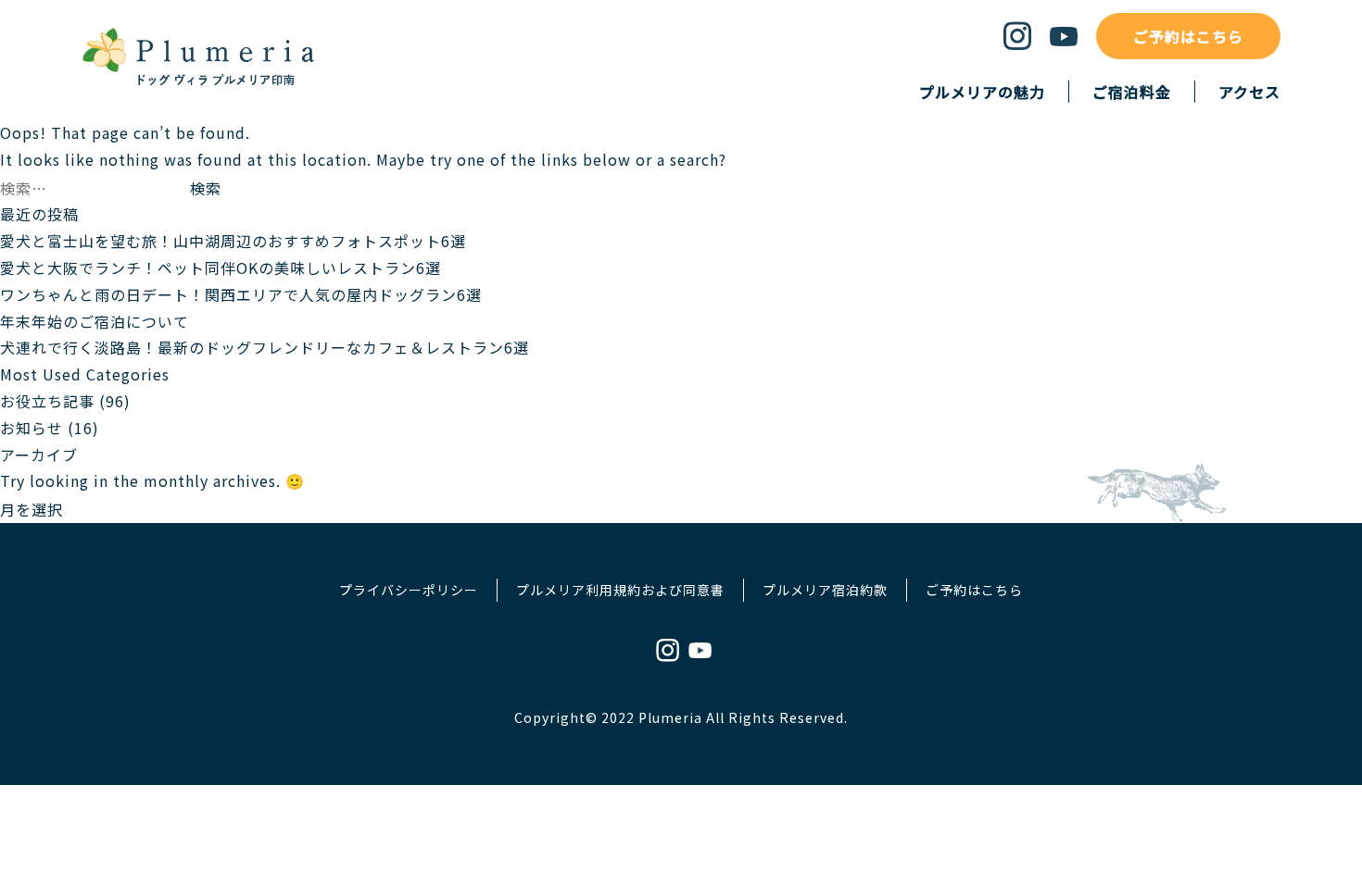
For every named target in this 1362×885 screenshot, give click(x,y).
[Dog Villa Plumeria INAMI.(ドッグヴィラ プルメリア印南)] (198, 82)
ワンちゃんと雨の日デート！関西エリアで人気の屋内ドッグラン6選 (241, 294)
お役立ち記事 (47, 401)
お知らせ (31, 428)
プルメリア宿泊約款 (825, 589)
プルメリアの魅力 (982, 92)
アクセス (1249, 92)
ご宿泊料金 (1131, 92)
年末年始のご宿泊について (94, 321)
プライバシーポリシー (408, 589)
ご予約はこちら (1188, 36)
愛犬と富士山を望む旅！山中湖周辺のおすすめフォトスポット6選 (233, 241)
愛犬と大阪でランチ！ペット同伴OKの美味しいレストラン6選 (220, 267)
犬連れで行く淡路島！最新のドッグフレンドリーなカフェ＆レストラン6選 (264, 347)
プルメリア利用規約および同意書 (620, 589)
